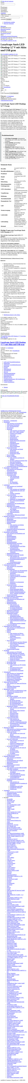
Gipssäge (9, 694)
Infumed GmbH (11, 942)
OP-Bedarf (6, 650)
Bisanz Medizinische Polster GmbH (15, 834)
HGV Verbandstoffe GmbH (14, 927)
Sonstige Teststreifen (15, 493)
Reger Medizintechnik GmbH (14, 1011)
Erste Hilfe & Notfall (9, 766)
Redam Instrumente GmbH (13, 1010)
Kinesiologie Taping (12, 473)
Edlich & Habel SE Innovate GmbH (16, 890)
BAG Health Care (11, 826)
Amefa (8, 810)
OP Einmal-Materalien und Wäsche (15, 653)
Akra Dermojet (10, 806)
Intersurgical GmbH (12, 943)
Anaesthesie (7, 790)
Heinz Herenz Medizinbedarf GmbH (16, 924)
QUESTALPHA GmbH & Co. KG (15, 1007)
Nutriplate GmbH (11, 984)
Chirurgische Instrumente (10, 565)
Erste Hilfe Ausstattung (12, 769)
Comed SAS (10, 864)
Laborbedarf (7, 485)
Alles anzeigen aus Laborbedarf (14, 486)
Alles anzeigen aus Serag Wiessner (18, 642)
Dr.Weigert (9, 884)
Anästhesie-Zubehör (12, 793)
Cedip (8, 856)
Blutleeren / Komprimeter (13, 794)
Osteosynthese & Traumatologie (15, 596)
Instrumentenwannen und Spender (15, 555)
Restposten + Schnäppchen (10, 420)
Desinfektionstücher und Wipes (14, 543)
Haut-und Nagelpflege (15, 462)
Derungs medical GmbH (13, 870)
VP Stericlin (10, 1064)
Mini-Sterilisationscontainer (16, 617)
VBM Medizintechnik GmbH (14, 1061)
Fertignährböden (11, 505)
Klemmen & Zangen (15, 575)
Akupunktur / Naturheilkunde (11, 467)
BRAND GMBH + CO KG (14, 843)
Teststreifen (9, 487)
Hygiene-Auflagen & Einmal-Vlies (18, 460)
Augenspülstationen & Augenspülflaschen (15, 777)
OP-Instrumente (11, 569)
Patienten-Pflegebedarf (9, 756)
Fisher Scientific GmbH (13, 904)
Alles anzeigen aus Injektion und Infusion (17, 517)
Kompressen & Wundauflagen (14, 679)
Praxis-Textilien (11, 455)
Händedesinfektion (11, 536)
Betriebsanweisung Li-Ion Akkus (12, 314)
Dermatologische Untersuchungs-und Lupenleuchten (18, 724)
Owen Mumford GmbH (13, 991)
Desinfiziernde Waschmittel (16, 670)
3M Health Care (11, 800)
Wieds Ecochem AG (12, 1070)
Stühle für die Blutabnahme (13, 730)
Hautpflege (9, 540)
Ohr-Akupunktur (14, 483)
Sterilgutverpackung (12, 603)
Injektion (9, 523)
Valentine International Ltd (13, 1060)
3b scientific (10, 799)
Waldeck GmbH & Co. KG (13, 1069)
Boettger (9, 837)
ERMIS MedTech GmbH (13, 899)
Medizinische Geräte (9, 689)
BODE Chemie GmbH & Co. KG (15, 836)
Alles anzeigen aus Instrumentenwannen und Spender (18, 557)
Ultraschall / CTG (14, 436)
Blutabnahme (10, 519)
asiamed (12, 479)
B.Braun (9, 630)
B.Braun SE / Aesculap (12, 824)
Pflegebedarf (10, 763)
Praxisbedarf (7, 422)
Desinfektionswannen (15, 562)
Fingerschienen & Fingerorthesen (15, 676)
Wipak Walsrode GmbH (13, 1073)
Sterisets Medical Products (13, 1050)
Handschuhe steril (14, 452)
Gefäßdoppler (10, 693)
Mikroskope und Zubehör (13, 506)
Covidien (9, 866)
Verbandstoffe (7, 672)
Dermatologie (10, 427)
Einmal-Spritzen (14, 527)
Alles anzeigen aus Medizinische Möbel (16, 729)
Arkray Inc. (10, 816)
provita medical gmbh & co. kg (14, 1006)
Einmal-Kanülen (14, 526)
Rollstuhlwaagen (14, 714)
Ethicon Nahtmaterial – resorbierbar (15, 638)
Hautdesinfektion (11, 539)
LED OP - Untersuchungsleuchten (18, 722)
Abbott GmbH (10, 802)
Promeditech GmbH (12, 1004)
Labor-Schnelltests (11, 495)
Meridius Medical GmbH (13, 974)
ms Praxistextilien (11, 979)
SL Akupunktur (14, 482)
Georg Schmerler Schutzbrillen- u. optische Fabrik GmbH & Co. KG (15, 909)
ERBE (8, 896)
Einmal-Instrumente (11, 585)
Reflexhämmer (13, 445)
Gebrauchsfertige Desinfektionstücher (15, 548)
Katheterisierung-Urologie (13, 764)
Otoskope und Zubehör (15, 433)
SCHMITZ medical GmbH (13, 1023)
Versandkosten (6, 87)
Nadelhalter (13, 577)
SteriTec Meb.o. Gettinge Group (15, 1051)
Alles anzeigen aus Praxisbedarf (14, 423)
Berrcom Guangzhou (12, 830)
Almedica (9, 807)
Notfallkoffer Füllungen (16, 787)
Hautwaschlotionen (11, 537)
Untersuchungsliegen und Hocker (18, 737)
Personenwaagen (14, 713)
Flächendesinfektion (12, 542)
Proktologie (13, 583)
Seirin (11, 480)
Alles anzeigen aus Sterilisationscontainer (15, 615)
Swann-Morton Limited (12, 1053)
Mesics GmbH (10, 976)
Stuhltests (12, 502)
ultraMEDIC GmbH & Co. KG (14, 1059)
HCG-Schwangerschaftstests (17, 500)
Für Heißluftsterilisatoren (16, 609)
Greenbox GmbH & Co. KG (14, 919)
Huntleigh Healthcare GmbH (14, 937)
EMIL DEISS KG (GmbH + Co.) (15, 894)
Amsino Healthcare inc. (12, 813)
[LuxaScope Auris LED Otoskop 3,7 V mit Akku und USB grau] (14, 337)
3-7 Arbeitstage (10, 96)
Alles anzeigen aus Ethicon (16, 633)
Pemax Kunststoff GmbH (13, 999)
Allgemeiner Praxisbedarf (13, 425)
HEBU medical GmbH (12, 922)
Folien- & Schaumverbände (13, 677)
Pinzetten (12, 579)
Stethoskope (13, 442)
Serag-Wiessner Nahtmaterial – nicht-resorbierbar (17, 644)
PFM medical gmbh (12, 1000)
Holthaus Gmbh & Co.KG (13, 932)
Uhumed (9, 1057)
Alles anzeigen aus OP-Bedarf (14, 652)
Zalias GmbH (10, 1074)
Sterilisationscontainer (12, 613)
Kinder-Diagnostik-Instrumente (17, 440)
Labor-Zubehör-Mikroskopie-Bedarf (16, 515)
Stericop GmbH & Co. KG (13, 1047)
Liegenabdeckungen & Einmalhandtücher (17, 466)
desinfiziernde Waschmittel (13, 563)
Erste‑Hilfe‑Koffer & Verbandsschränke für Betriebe (17, 774)
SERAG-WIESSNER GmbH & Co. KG (17, 1031)
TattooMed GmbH (11, 1054)
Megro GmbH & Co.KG (13, 969)
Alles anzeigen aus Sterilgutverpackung (15, 605)
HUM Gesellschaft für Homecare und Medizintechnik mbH (16, 935)
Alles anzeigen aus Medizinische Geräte (16, 690)
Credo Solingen (11, 869)
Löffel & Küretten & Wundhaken (18, 576)
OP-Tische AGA (14, 750)
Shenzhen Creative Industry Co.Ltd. (16, 1034)
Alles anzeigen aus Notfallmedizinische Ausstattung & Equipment (18, 783)
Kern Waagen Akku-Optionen (17, 710)
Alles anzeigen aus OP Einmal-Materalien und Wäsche (17, 655)
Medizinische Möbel (9, 727)
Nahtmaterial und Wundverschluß (12, 626)
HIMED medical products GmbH (15, 929)
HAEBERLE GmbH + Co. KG (15, 920)
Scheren (12, 580)
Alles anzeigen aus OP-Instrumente (18, 570)
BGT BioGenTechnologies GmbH (15, 833)
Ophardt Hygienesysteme (13, 987)
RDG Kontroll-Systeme (13, 612)
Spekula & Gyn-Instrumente (17, 582)
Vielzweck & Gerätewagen (16, 744)
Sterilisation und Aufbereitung (11, 597)
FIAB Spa (9, 903)
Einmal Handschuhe (12, 447)
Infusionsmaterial (11, 522)
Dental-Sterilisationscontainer (17, 619)
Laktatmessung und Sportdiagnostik (15, 503)
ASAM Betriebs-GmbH (13, 817)
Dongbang (9, 877)
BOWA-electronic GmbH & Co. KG (16, 842)
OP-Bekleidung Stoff (15, 669)
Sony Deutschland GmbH (13, 1043)
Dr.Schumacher (10, 883)
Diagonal (9, 873)
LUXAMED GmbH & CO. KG (15, 957)
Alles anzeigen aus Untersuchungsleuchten (15, 719)
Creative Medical (11, 867)
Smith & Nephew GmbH (13, 1040)
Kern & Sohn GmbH (12, 946)
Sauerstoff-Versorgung (12, 762)
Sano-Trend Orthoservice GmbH (15, 1020)
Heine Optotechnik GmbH (13, 923)
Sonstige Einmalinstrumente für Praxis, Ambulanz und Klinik (17, 592)
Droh (8, 886)
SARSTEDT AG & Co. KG (14, 1021)
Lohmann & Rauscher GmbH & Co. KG (17, 956)
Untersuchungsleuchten (12, 717)
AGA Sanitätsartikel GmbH (13, 804)
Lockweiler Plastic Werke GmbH (15, 954)
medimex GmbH (11, 964)
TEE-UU (9, 1056)
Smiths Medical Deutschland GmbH (16, 1041)
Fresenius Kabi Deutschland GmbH (15, 906)
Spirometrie (13, 435)
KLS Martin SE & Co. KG (13, 952)
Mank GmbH (10, 960)
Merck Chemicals (11, 973)
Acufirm (9, 803)
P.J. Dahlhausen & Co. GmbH (14, 993)
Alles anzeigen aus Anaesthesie (14, 792)
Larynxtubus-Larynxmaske (13, 796)
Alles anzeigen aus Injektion (17, 525)
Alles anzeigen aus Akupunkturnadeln (14, 477)
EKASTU (9, 892)
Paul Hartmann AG (11, 996)
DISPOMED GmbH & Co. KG (15, 876)
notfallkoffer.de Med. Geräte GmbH (15, 983)
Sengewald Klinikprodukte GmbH (15, 1030)
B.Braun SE (10, 823)
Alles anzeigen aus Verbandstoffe (15, 673)
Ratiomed (9, 1009)
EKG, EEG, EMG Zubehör (17, 432)
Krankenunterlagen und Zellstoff (15, 760)
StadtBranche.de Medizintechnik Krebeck (11, 410)
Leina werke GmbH (12, 953)
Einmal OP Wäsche (15, 659)
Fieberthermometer (14, 443)
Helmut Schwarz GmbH (13, 926)
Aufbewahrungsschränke (13, 754)
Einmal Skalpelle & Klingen (17, 590)
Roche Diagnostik (11, 1016)
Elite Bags (9, 893)
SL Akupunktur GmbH (12, 1039)
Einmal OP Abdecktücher (16, 657)
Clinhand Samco (11, 860)
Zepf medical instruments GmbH (15, 1077)
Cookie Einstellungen (9, 382)
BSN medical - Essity (12, 847)
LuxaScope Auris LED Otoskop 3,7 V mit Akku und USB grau (13, 343)
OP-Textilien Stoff (11, 663)
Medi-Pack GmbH (11, 961)
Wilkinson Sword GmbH (13, 1071)
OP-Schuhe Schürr (11, 662)
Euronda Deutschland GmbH (14, 902)
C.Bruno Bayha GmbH (12, 852)
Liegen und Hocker (11, 732)
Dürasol (9, 887)
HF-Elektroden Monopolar (16, 704)
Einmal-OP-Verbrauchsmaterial (17, 660)
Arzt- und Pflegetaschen (13, 426)
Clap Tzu (9, 859)
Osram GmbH (10, 990)
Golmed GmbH (11, 916)
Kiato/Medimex (11, 947)
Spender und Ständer (12, 530)
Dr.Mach (9, 882)
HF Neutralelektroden (15, 703)
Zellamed (9, 1076)
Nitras (8, 981)
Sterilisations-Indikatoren (13, 610)
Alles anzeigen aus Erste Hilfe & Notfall (17, 767)
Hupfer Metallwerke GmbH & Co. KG (16, 939)
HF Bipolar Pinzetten (15, 700)
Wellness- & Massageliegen (16, 465)
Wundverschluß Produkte (13, 649)
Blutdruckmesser (14, 439)
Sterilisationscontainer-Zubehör (17, 623)
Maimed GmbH (11, 959)
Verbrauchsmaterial (11, 687)
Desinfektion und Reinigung (11, 532)
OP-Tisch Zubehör (14, 752)
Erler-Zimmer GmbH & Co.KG (14, 897)
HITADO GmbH (11, 930)
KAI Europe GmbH (12, 944)
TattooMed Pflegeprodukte (13, 686)
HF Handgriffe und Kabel (16, 702)
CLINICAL (10, 862)
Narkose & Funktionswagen (17, 743)
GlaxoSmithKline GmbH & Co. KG (16, 914)
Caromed (9, 854)
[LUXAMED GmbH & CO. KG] (9, 54)
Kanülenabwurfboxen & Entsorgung (16, 529)
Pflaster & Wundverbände (13, 680)
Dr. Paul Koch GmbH (12, 879)
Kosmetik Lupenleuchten (16, 463)
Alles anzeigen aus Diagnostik (17, 430)
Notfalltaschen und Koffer (16, 786)
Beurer (8, 832)
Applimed (9, 814)
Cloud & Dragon (11, 863)
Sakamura (9, 1019)
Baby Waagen (13, 712)
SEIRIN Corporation (12, 1029)
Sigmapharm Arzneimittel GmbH (15, 1037)
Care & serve (10, 853)
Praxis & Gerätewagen (12, 739)
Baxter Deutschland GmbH (13, 827)
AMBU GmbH (10, 809)
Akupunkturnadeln (11, 475)
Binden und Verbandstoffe (13, 674)
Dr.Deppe (9, 880)
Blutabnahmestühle (11, 520)
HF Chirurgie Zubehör (12, 696)
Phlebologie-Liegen (15, 736)
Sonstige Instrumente (12, 595)
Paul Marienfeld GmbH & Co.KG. (15, 997)
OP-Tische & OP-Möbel (13, 746)
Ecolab (8, 889)
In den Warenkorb (14, 93)
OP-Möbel (12, 753)
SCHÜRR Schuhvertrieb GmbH (15, 1026)
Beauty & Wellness (11, 456)
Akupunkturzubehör (12, 472)
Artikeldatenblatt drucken (7, 100)
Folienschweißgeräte (12, 625)
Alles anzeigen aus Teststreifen (17, 489)
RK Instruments (11, 1013)
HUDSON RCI (11, 933)
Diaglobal (9, 872)
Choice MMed (10, 857)
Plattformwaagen (14, 716)
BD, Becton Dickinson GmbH (14, 829)
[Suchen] (1, 6)
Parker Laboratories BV (13, 994)
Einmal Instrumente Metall (16, 589)
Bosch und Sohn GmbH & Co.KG (15, 840)
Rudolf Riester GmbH (12, 1017)
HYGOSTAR (10, 940)
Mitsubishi (9, 977)
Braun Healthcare (11, 844)
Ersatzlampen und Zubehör (16, 726)
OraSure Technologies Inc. (13, 989)
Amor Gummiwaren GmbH (14, 812)
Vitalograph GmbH (11, 1063)
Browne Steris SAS (11, 846)
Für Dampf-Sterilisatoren (16, 607)
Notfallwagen (13, 789)
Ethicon (9, 632)
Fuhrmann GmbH (11, 907)
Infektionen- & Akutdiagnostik (17, 499)
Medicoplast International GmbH (15, 963)
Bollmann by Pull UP (12, 839)
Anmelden (8, 19)
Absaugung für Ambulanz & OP (15, 692)
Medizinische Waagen (12, 706)
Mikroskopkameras (14, 512)
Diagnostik (9, 429)
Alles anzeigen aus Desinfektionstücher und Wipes (17, 545)
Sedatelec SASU (11, 1027)
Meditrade (9, 967)
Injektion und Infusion (9, 516)
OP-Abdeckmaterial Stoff (16, 667)
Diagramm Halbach (11, 874)
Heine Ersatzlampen (15, 446)
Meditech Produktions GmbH (14, 966)
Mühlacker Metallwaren (13, 980)
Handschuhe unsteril (15, 453)
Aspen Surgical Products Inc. (14, 820)
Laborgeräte (10, 513)
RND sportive (10, 1014)
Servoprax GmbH (11, 1033)
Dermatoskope (13, 437)
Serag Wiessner (10, 640)
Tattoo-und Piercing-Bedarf (10, 682)
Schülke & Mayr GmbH (13, 1024)
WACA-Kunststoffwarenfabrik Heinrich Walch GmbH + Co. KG (17, 1066)
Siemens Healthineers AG (13, 1036)
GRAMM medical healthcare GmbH (16, 917)
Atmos (8, 822)
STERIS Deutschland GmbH (14, 1049)
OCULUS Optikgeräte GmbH (14, 986)
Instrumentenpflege (11, 602)
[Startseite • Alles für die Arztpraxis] (7, 1)
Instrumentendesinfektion (13, 553)
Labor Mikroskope (14, 510)
